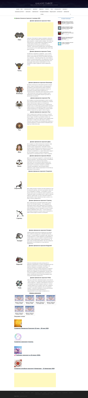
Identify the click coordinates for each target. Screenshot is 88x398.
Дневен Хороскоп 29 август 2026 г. (30, 314)
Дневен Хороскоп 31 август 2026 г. (51, 303)
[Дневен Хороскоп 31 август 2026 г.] (50, 298)
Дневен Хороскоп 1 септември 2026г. (40, 303)
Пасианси (65, 9)
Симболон (41, 9)
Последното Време (64, 392)
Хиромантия (66, 11)
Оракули (47, 9)
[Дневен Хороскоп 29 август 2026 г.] (29, 309)
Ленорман (35, 9)
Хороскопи (28, 11)
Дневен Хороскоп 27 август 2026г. (19, 303)
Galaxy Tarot (44, 3)
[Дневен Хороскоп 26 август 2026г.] (29, 298)
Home (16, 392)
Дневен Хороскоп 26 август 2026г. (30, 303)
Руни (52, 9)
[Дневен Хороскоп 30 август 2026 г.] (19, 309)
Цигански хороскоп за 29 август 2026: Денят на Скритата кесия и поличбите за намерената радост (68, 22)
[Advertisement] (40, 29)
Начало (17, 9)
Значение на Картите (19, 11)
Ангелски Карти (27, 9)
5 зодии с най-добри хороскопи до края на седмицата (67, 43)
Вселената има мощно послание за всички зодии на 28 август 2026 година (67, 38)
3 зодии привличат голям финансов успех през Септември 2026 (68, 33)
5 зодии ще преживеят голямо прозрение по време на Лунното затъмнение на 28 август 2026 (67, 27)
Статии (41, 14)
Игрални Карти (58, 9)
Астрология (59, 11)
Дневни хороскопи (35, 293)
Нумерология (35, 11)
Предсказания (53, 11)
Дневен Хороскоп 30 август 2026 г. (19, 314)
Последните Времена (44, 11)
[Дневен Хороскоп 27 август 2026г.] (19, 298)
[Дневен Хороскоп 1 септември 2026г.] (40, 298)
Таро (21, 9)
